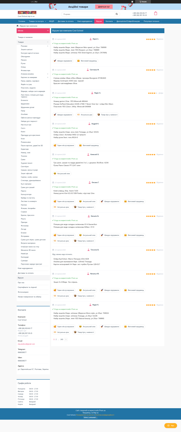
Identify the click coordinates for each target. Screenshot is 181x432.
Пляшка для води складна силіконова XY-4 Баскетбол (75, 224)
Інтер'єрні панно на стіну (30, 247)
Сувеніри (24, 261)
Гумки (23, 159)
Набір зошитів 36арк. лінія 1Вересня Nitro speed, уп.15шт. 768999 (80, 47)
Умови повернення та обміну (29, 297)
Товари (21, 42)
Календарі (25, 257)
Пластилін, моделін (28, 88)
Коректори (25, 149)
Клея (23, 139)
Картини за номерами (29, 77)
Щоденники (25, 104)
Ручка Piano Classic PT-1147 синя (67, 165)
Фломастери (25, 70)
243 (61, 339)
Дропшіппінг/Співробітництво (128, 21)
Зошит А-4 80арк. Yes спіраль (65, 282)
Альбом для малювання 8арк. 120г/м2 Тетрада (73, 262)
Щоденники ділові (27, 107)
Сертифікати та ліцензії (27, 287)
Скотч (23, 128)
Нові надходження (25, 268)
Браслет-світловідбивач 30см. (66, 83)
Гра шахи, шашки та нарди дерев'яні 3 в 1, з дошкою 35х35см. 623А (81, 163)
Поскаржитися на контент (85, 415)
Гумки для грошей (27, 187)
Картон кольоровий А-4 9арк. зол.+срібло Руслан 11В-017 (77, 264)
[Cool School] (27, 12)
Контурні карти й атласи (30, 53)
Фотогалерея (23, 292)
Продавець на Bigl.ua (90, 413)
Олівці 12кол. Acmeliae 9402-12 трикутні (70, 135)
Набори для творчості (29, 121)
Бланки (23, 233)
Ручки (23, 63)
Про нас (21, 283)
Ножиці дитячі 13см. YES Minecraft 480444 (71, 101)
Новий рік (24, 254)
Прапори (24, 222)
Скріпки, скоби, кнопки (29, 177)
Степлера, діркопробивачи (31, 180)
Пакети (23, 191)
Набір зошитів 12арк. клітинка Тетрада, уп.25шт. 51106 (75, 316)
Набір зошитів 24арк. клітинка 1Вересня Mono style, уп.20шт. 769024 (81, 313)
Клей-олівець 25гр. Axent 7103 (66, 191)
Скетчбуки (25, 166)
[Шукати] (116, 14)
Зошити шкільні (26, 49)
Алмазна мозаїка (27, 74)
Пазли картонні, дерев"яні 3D (32, 146)
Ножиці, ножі (25, 153)
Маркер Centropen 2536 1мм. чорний (69, 81)
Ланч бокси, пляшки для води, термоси (32, 96)
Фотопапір (24, 226)
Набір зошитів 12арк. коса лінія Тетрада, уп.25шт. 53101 (76, 132)
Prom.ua (102, 410)
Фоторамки (25, 236)
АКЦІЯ (51, 21)
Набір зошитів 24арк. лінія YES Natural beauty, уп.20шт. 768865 (79, 318)
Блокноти (24, 100)
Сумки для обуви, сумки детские (33, 240)
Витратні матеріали (28, 243)
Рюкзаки (24, 46)
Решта (23, 219)
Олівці (23, 67)
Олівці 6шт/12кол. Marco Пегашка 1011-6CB (71, 259)
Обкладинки (25, 56)
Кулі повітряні (26, 184)
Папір (23, 111)
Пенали (23, 60)
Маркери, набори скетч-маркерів (33, 91)
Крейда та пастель (28, 198)
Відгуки (99, 21)
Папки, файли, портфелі (30, 81)
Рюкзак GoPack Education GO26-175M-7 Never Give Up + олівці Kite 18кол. (84, 104)
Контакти (109, 21)
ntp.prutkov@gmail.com (26, 344)
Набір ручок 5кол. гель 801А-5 (66, 137)
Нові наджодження (84, 21)
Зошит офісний (26, 173)
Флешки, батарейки (28, 208)
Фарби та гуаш (26, 84)
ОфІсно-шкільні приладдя (30, 118)
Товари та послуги (36, 21)
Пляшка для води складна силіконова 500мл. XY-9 (74, 227)
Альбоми (24, 114)
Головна (21, 21)
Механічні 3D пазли (28, 250)
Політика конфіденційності (104, 415)
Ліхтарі (23, 229)
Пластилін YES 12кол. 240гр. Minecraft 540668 (72, 107)
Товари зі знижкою (25, 37)
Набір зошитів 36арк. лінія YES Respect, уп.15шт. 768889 (76, 50)
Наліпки (24, 205)
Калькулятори (26, 194)
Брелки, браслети (27, 215)
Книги (23, 132)
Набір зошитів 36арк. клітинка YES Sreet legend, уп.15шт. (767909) (80, 53)
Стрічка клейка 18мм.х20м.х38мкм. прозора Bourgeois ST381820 (80, 78)
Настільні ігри (26, 125)
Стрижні (24, 212)
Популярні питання (151, 21)
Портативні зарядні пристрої (31, 264)
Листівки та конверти (29, 201)
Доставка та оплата (66, 21)
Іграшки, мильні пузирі (29, 170)
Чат (172, 426)
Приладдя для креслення (30, 135)
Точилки (24, 156)
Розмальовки (26, 142)
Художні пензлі (26, 163)
